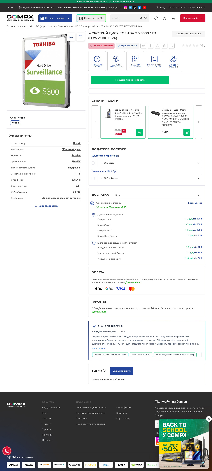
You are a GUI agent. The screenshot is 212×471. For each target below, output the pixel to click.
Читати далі (97, 348)
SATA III (76, 180)
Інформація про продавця (90, 424)
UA (8, 8)
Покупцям (113, 8)
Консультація (190, 18)
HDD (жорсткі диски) (45, 26)
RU (12, 8)
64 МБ (77, 192)
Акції (59, 8)
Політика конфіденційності (91, 407)
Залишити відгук (122, 371)
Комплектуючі (25, 26)
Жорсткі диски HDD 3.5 (70, 26)
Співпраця (81, 418)
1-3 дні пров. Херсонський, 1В (111, 207)
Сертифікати (123, 407)
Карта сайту (123, 418)
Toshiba (76, 155)
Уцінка (67, 8)
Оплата (46, 418)
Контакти (100, 8)
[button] (95, 122)
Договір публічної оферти (90, 413)
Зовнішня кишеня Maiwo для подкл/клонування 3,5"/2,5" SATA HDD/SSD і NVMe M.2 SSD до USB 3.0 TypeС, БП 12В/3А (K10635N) (175, 117)
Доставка (47, 440)
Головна (11, 26)
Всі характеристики (46, 206)
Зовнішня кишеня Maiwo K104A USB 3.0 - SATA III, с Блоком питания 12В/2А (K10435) (128, 114)
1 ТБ (78, 174)
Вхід (162, 8)
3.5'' (78, 186)
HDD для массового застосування (60, 198)
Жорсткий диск (71, 149)
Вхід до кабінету (51, 407)
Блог (44, 413)
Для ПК (76, 162)
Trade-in (88, 8)
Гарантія (46, 429)
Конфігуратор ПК (93, 18)
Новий (77, 143)
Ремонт (77, 8)
